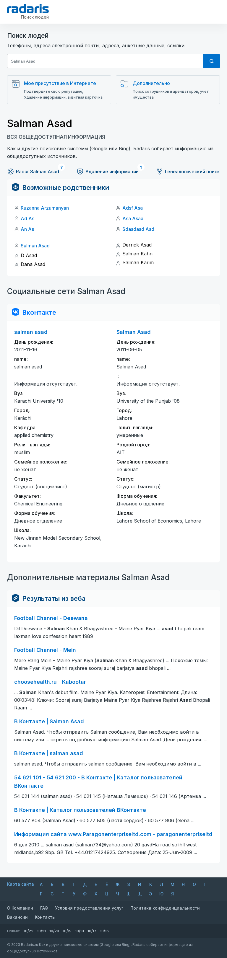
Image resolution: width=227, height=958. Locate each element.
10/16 (104, 931)
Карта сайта (20, 884)
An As (27, 229)
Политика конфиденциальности (165, 907)
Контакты (45, 917)
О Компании (20, 907)
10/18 (79, 931)
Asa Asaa (132, 218)
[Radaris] (28, 8)
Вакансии (17, 917)
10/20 (54, 931)
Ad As (27, 218)
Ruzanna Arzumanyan (45, 208)
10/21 (41, 931)
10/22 (28, 931)
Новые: (13, 931)
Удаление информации (112, 171)
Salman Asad (35, 246)
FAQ (44, 907)
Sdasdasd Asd (138, 229)
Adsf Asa (132, 208)
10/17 (91, 931)
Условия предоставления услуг (89, 907)
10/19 (67, 931)
